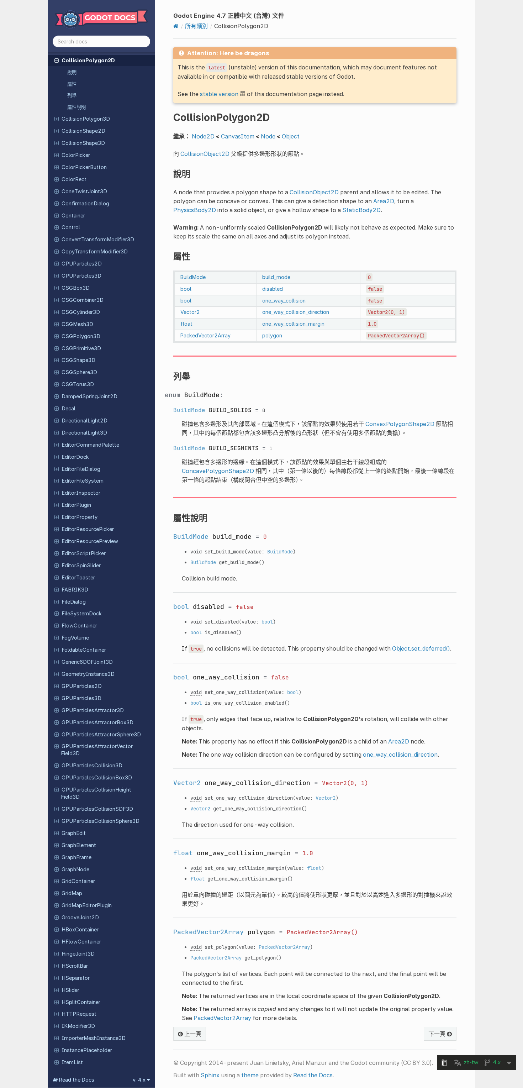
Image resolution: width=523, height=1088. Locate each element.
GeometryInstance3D (88, 674)
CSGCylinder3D (81, 312)
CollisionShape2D (83, 131)
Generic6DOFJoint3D (87, 662)
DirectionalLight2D (84, 420)
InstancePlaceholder (87, 1050)
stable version (219, 94)
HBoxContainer (80, 929)
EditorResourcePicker (88, 529)
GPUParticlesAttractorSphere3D (101, 734)
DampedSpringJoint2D (89, 396)
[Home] (176, 26)
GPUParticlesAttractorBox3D (97, 722)
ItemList (72, 1062)
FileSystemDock (82, 613)
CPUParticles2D (82, 264)
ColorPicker (76, 155)
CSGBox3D (76, 288)
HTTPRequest (79, 1014)
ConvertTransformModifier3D (98, 239)
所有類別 (196, 26)
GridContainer (78, 881)
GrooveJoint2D (80, 917)
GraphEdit (74, 833)
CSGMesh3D (77, 324)
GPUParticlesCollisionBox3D (97, 777)
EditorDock (75, 457)
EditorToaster (78, 577)
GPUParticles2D (82, 686)
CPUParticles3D (81, 276)
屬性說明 (76, 107)
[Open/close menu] (56, 60)
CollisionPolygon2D (88, 60)
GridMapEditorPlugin (87, 905)
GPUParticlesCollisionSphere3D (100, 821)
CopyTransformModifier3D (95, 251)
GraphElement (79, 845)
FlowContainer (79, 625)
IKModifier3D (78, 1026)
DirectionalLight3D (84, 433)
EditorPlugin (76, 505)
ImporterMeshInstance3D (94, 1038)
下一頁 (437, 1033)
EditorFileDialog (81, 469)
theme (250, 1075)
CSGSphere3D (79, 372)
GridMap (72, 893)
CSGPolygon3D (81, 336)
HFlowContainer (81, 942)
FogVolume (75, 638)
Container (73, 215)
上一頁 (192, 1033)
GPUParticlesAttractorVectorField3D (97, 750)
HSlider (70, 990)
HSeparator (76, 978)
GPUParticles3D (81, 698)
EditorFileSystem (83, 481)
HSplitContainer (81, 1002)
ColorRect (74, 179)
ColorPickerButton (84, 167)
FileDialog (74, 602)
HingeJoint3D (78, 954)
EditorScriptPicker (84, 553)
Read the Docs (313, 1075)
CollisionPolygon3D (86, 119)
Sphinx (210, 1075)
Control (71, 227)
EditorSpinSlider (81, 565)
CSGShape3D (78, 360)
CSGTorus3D (78, 384)
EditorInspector (81, 493)
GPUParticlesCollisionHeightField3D (96, 793)
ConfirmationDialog (85, 203)
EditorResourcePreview (90, 541)
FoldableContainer (84, 650)
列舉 (71, 95)
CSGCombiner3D (83, 300)
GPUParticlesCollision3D (92, 765)
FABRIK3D (75, 590)
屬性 (71, 84)
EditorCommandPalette (90, 445)
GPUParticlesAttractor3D (93, 710)
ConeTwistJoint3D (84, 191)
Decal (68, 408)
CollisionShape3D (83, 143)
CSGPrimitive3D (81, 348)
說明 (71, 72)
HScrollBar (75, 966)
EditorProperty (79, 517)
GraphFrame (76, 857)
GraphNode (75, 869)
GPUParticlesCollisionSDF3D (97, 809)
